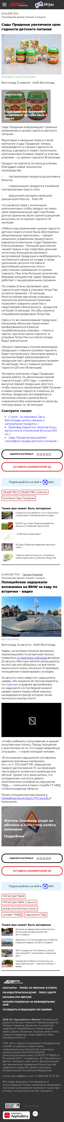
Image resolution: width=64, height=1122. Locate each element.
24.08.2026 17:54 (10, 574)
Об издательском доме (19, 992)
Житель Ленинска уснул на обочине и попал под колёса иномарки (30, 825)
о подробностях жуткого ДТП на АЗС (25, 796)
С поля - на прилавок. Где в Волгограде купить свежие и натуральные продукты (25, 420)
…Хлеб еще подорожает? (28, 534)
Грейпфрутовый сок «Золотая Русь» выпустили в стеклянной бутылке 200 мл (31, 431)
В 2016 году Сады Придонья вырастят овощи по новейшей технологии (35, 524)
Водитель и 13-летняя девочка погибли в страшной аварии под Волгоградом (36, 941)
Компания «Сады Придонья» (18, 76)
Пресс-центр (47, 992)
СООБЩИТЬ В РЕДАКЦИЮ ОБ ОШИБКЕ (27, 1009)
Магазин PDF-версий (17, 997)
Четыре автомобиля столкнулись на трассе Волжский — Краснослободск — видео (36, 964)
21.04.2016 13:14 (9, 13)
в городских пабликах (32, 657)
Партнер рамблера (31, 1106)
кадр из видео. (10, 638)
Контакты (10, 987)
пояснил (12, 684)
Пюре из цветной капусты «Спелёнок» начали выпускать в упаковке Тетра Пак (36, 556)
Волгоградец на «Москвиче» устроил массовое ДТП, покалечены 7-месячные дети (36, 953)
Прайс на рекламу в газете (38, 987)
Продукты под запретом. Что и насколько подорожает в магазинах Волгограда (37, 514)
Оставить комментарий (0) (32, 466)
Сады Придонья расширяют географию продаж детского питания (30, 439)
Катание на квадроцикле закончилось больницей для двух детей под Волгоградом (35, 932)
